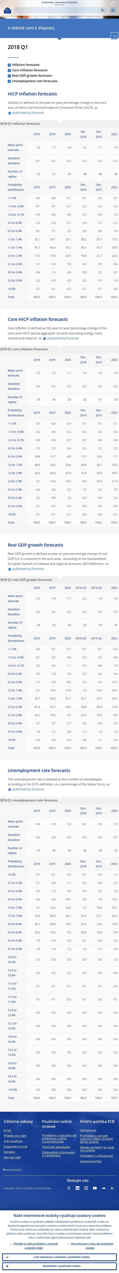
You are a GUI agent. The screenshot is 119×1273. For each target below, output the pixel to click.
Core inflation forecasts (30, 70)
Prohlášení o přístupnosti (96, 1156)
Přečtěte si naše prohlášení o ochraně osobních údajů (35, 1246)
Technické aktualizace (56, 1147)
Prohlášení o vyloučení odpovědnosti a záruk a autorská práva (59, 1138)
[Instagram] (86, 1188)
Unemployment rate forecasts (34, 81)
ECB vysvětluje (13, 1141)
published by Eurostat (28, 113)
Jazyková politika (90, 1161)
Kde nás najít (12, 1157)
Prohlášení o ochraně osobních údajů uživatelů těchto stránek (96, 1139)
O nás (7, 1130)
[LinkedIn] (77, 1188)
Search (102, 10)
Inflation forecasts (26, 65)
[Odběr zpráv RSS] (112, 1188)
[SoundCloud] (103, 1188)
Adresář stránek (13, 1170)
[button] (112, 3)
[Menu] (113, 10)
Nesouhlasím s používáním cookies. (62, 1266)
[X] (69, 1188)
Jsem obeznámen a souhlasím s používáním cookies (62, 1257)
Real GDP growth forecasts (32, 75)
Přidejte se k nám (15, 1136)
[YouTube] (95, 1188)
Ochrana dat (88, 1130)
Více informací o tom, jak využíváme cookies (92, 1246)
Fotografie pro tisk (15, 1146)
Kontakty (9, 1152)
